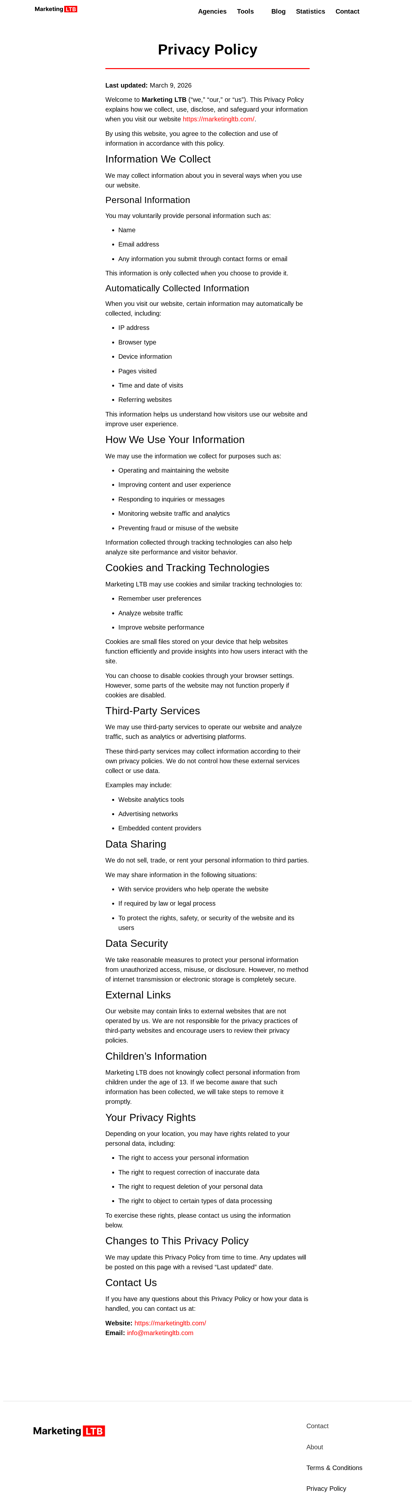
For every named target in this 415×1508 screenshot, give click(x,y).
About (314, 1447)
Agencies (212, 11)
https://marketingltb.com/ (219, 119)
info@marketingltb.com (160, 1332)
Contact (348, 11)
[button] (249, 11)
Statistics (310, 11)
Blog (278, 11)
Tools (245, 11)
